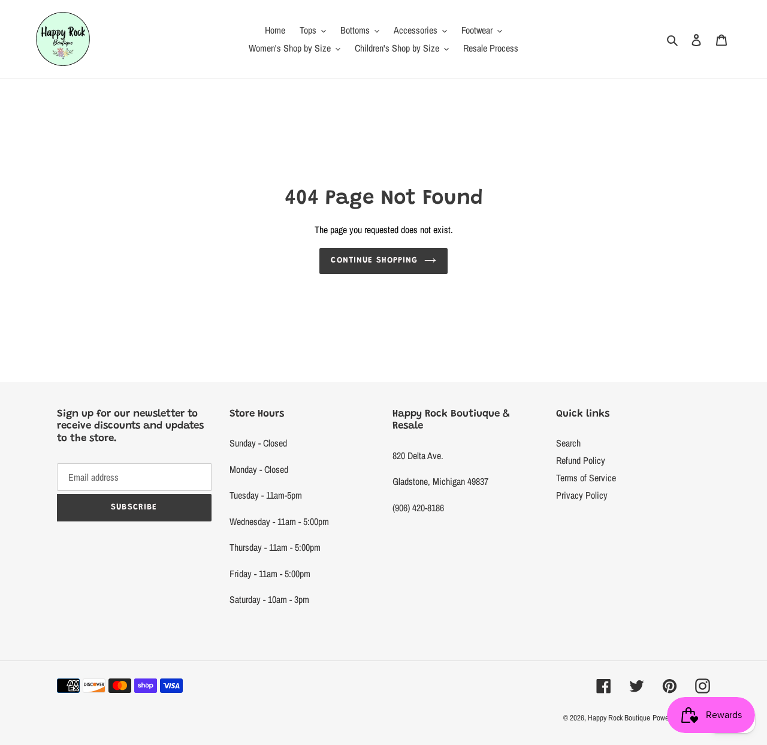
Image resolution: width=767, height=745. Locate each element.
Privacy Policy (582, 495)
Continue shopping (374, 261)
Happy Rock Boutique (619, 718)
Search (568, 443)
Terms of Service (586, 477)
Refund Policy (580, 460)
